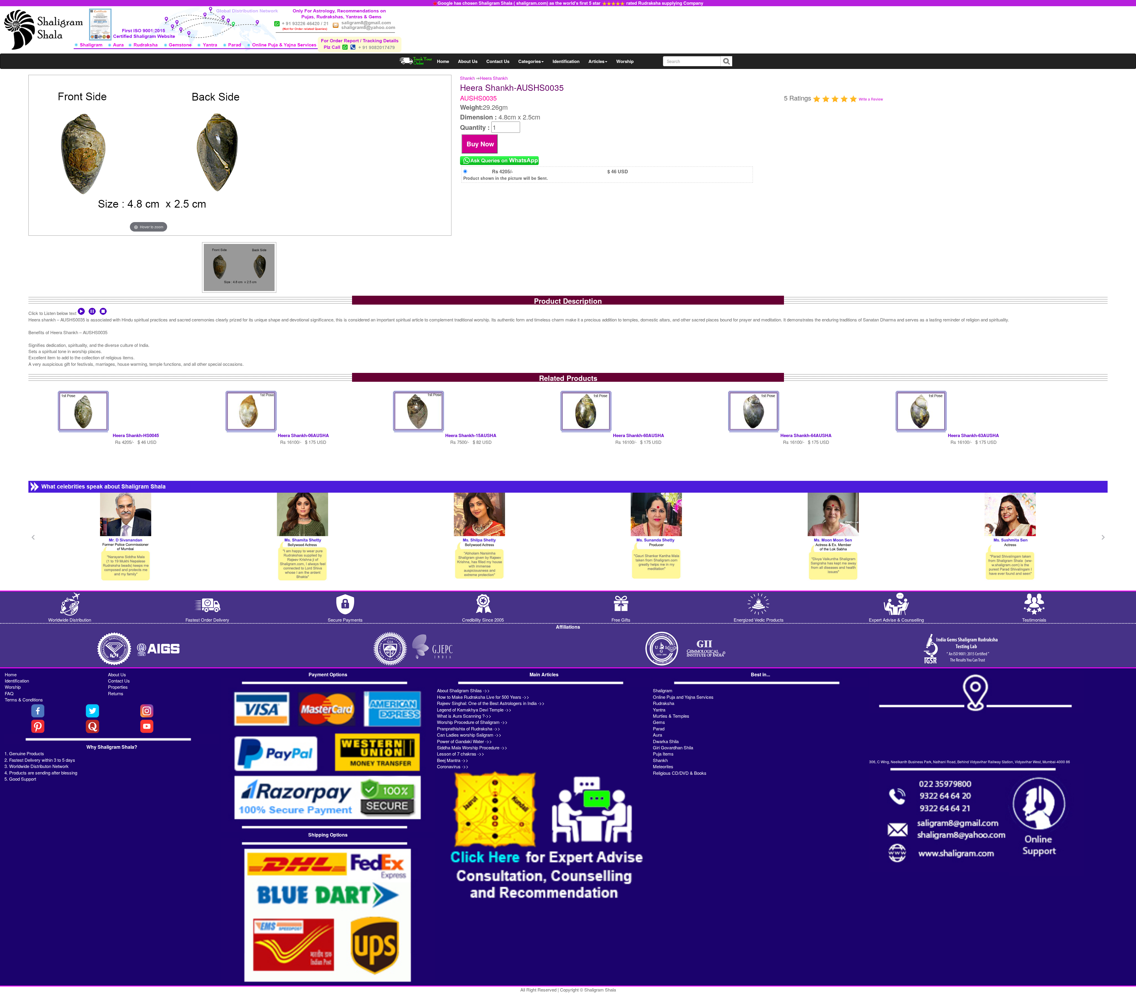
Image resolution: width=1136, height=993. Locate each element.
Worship (625, 61)
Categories (529, 61)
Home (443, 61)
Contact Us (497, 61)
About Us (467, 61)
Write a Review (871, 98)
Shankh (467, 78)
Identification (566, 61)
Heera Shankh (494, 78)
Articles (596, 61)
